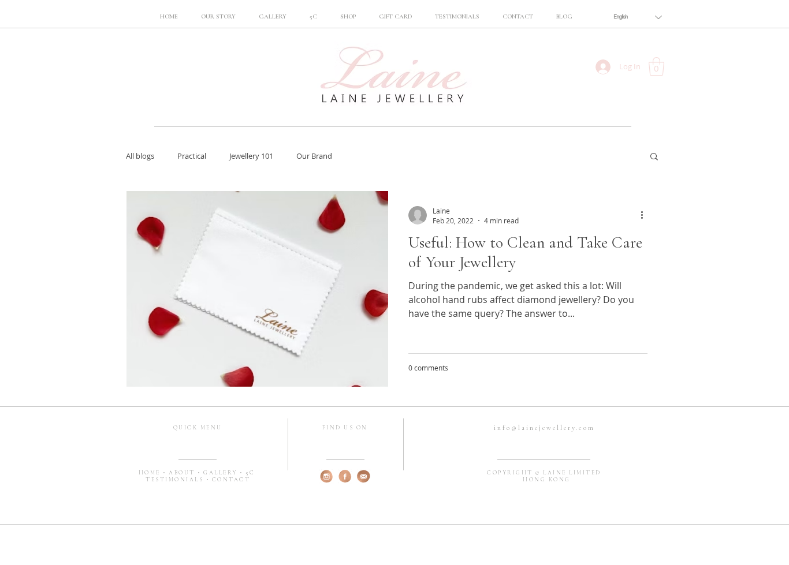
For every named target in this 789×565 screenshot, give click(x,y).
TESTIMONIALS (176, 479)
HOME (151, 472)
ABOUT (183, 472)
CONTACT (231, 479)
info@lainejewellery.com (544, 428)
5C (250, 472)
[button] (313, 17)
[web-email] (363, 476)
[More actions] (646, 215)
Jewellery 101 (251, 156)
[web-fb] (345, 476)
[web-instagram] (326, 476)
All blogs (140, 156)
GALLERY (221, 472)
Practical (191, 156)
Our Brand (314, 156)
